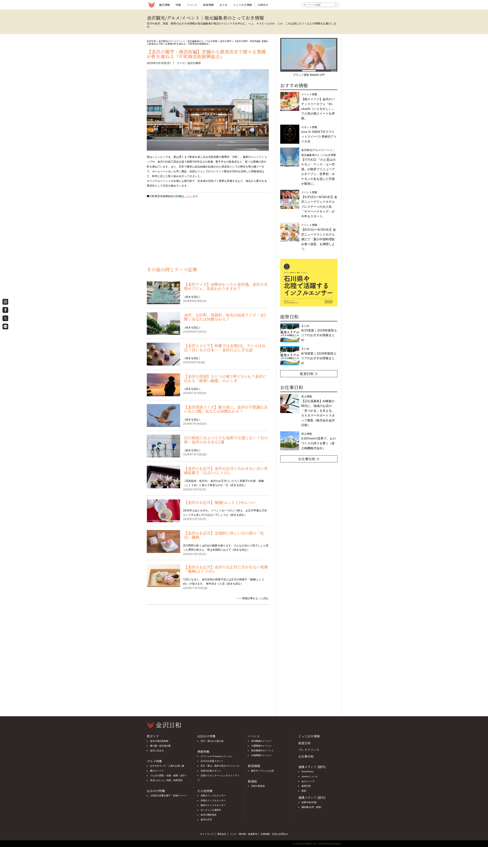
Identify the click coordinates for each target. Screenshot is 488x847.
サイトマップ (207, 834)
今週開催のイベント (261, 745)
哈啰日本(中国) (309, 802)
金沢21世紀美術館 (159, 741)
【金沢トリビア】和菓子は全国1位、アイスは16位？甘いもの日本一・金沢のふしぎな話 (224, 348)
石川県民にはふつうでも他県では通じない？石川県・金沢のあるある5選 (226, 440)
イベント (192, 5)
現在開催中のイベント (262, 750)
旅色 (304, 790)
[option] (308, 282)
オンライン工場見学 (211, 810)
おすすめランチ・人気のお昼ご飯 (167, 765)
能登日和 (304, 743)
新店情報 (208, 5)
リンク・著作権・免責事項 (243, 834)
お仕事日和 (306, 756)
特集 (178, 5)
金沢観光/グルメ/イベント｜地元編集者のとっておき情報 (188, 41)
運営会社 (221, 834)
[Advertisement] (208, 234)
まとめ (223, 5)
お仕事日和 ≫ (309, 458)
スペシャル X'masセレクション (216, 756)
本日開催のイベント (261, 741)
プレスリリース (308, 750)
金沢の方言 (206, 819)
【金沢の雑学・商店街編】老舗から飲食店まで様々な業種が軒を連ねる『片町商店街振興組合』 (206, 54)
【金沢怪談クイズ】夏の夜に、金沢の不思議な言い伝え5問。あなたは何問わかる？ (226, 409)
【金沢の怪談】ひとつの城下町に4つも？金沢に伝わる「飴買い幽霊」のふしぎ (225, 378)
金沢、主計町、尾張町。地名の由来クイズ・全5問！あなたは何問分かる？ (225, 317)
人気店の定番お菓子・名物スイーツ (168, 795)
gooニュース (308, 781)
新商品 (252, 781)
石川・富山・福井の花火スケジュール (220, 765)
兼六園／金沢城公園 (160, 745)
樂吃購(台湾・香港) (311, 807)
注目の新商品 (258, 786)
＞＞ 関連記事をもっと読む (252, 598)
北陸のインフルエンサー (213, 795)
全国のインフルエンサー (213, 800)
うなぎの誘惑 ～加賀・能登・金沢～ (168, 775)
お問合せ (263, 5)
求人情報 (318, 411)
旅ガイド (153, 736)
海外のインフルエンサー (213, 805)
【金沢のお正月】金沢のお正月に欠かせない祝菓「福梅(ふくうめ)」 (226, 569)
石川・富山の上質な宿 (212, 741)
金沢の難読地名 (209, 814)
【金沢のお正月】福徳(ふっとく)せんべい (220, 502)
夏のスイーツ (157, 770)
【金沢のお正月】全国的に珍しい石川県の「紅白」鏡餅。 (224, 535)
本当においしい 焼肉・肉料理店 (166, 780)
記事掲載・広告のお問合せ (274, 834)
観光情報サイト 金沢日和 (151, 5)
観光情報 (164, 5)
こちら (188, 196)
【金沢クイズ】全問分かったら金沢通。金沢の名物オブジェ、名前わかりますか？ (226, 286)
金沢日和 (151, 41)
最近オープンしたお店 (262, 770)
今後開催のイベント (261, 755)
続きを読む (192, 296)
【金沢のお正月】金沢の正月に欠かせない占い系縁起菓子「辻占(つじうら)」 (226, 470)
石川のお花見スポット (212, 761)
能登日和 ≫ (309, 373)
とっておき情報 (242, 5)
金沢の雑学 (225, 41)
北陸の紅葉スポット (211, 770)
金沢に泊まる (157, 750)
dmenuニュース (310, 776)
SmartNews (307, 771)
